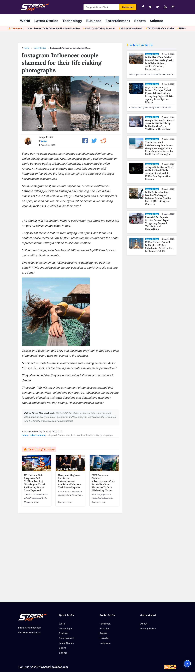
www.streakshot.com (29, 632)
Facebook (105, 623)
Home (26, 48)
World (25, 21)
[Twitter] (150, 7)
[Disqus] (70, 555)
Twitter (103, 633)
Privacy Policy (148, 628)
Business (93, 21)
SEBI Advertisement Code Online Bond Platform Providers (43, 28)
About (143, 623)
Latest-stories (37, 435)
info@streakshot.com (29, 627)
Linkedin (104, 638)
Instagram (105, 643)
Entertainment (117, 21)
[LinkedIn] (158, 7)
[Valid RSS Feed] (170, 666)
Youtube (104, 628)
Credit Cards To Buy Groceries (92, 28)
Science (156, 21)
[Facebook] (143, 7)
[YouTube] (165, 7)
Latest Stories (46, 21)
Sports (140, 21)
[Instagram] (173, 7)
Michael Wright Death (123, 28)
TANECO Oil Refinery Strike (152, 28)
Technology (72, 21)
